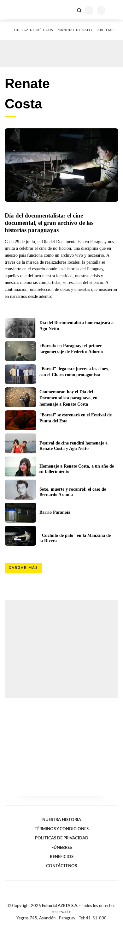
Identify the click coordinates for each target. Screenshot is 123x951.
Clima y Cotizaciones (68, 10)
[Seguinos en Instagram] (72, 925)
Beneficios (61, 857)
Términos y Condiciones (62, 829)
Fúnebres (61, 848)
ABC (16, 10)
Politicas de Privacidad (61, 838)
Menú (114, 10)
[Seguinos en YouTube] (65, 925)
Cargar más (23, 567)
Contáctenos (61, 866)
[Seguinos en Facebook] (52, 925)
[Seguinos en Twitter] (59, 925)
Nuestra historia (61, 820)
